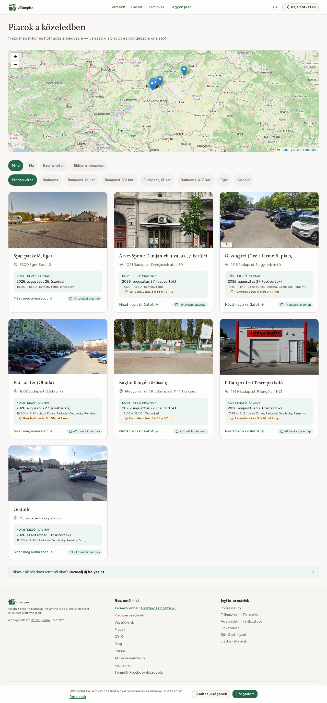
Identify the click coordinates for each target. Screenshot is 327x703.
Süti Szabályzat (234, 635)
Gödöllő (243, 180)
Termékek (156, 7)
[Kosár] (274, 7)
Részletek (77, 697)
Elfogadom (245, 694)
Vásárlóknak (124, 622)
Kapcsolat (122, 665)
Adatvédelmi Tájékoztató (241, 621)
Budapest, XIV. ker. (196, 180)
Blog (118, 644)
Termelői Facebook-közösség (138, 672)
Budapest (51, 180)
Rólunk (120, 651)
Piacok (136, 7)
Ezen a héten (54, 165)
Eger (224, 180)
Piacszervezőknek (129, 615)
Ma (31, 165)
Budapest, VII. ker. (119, 180)
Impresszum (231, 608)
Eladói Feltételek (234, 641)
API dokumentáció (129, 658)
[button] (152, 85)
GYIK (118, 637)
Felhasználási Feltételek (239, 615)
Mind (16, 165)
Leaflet (285, 149)
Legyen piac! (181, 7)
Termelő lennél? (145, 608)
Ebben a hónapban (89, 165)
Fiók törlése (230, 628)
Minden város (22, 180)
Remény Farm (40, 620)
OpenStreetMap (307, 149)
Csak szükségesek (211, 694)
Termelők (117, 7)
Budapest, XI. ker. (157, 180)
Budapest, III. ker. (82, 180)
